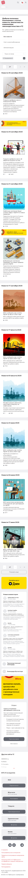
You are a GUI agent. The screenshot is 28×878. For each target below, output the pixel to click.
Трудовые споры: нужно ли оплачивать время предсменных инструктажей (13, 639)
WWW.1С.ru (5, 759)
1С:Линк (3, 761)
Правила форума (6, 864)
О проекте (4, 850)
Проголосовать (14, 739)
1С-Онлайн (4, 764)
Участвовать (14, 798)
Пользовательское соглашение (10, 852)
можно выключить (8, 31)
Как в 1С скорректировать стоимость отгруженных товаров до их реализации (13, 614)
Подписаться (14, 785)
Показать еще (14, 572)
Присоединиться (14, 811)
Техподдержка (5, 867)
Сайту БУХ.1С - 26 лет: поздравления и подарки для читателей (13, 627)
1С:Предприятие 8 (8, 58)
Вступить (14, 825)
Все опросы (14, 743)
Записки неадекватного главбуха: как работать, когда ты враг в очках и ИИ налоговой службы (13, 602)
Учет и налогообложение (12, 42)
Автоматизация (9, 47)
